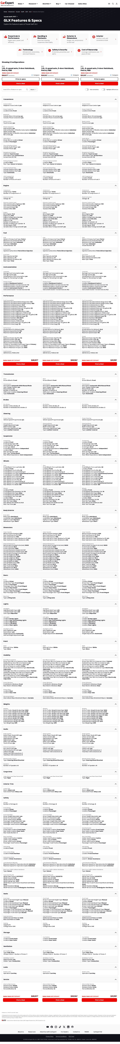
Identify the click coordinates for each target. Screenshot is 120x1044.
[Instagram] (56, 1027)
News (20, 4)
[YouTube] (47, 1027)
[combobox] (15, 16)
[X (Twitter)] (64, 1027)
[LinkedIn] (68, 1027)
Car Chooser (69, 4)
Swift (22, 11)
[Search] (113, 4)
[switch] (87, 89)
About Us (21, 1032)
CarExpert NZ (97, 1032)
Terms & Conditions (61, 1036)
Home (5, 11)
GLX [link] (30, 11)
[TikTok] (60, 1027)
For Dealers (65, 1032)
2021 (26, 11)
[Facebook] (52, 1027)
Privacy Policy (49, 1036)
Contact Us (76, 1032)
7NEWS (86, 1032)
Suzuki (18, 11)
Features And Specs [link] (38, 11)
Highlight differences (112, 89)
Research (32, 4)
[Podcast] (72, 1027)
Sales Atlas (82, 4)
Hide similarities (94, 89)
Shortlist (46, 4)
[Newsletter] (109, 4)
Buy (57, 4)
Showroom (11, 11)
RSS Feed (71, 1036)
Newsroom (32, 1032)
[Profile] (116, 4)
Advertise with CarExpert (48, 1032)
